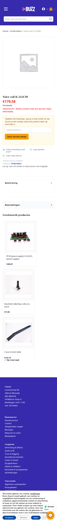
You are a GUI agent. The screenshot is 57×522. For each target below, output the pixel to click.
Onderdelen (16, 31)
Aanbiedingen (11, 472)
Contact (8, 423)
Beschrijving (29, 183)
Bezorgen (9, 429)
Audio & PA (9, 450)
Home (5, 31)
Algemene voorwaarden (15, 484)
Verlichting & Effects (14, 447)
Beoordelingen (28, 204)
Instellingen (35, 494)
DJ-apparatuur (11, 463)
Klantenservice (11, 420)
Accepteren (9, 518)
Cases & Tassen (11, 460)
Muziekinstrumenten (14, 457)
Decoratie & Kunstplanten (16, 469)
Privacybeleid (11, 487)
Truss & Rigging (12, 454)
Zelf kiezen (23, 518)
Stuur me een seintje (16, 136)
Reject (36, 518)
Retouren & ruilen (13, 433)
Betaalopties (10, 436)
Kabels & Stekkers (13, 466)
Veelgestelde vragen (14, 426)
